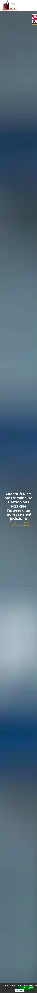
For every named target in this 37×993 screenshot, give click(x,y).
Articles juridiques (21, 525)
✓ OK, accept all (27, 988)
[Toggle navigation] (31, 5)
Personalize (19, 990)
